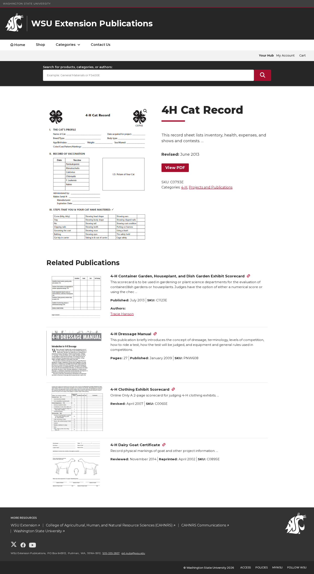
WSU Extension (24, 525)
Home (19, 45)
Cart (302, 55)
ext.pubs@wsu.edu (133, 553)
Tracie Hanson (122, 314)
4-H (184, 187)
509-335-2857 (111, 553)
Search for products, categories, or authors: (77, 67)
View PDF (175, 167)
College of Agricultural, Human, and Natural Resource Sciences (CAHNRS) (109, 525)
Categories (66, 45)
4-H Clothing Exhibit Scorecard (139, 389)
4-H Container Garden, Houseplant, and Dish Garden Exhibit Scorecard (177, 276)
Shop (40, 45)
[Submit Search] (262, 75)
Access (245, 567)
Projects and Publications (210, 187)
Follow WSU (297, 567)
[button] (145, 111)
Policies (261, 567)
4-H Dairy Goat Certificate (135, 445)
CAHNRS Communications (203, 525)
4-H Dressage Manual (130, 334)
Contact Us (100, 45)
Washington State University (27, 3)
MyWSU (277, 567)
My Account (285, 55)
